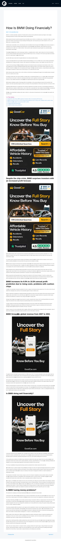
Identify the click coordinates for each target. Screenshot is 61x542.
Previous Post (11, 534)
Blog (20, 3)
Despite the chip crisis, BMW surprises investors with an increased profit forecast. (25, 98)
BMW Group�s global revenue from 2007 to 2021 (18, 101)
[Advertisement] (30, 19)
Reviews (10, 3)
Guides (15, 3)
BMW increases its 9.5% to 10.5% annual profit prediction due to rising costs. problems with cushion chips (30, 100)
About (53, 3)
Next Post (51, 534)
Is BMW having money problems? (15, 104)
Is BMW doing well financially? (14, 103)
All (23, 3)
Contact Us (57, 3)
